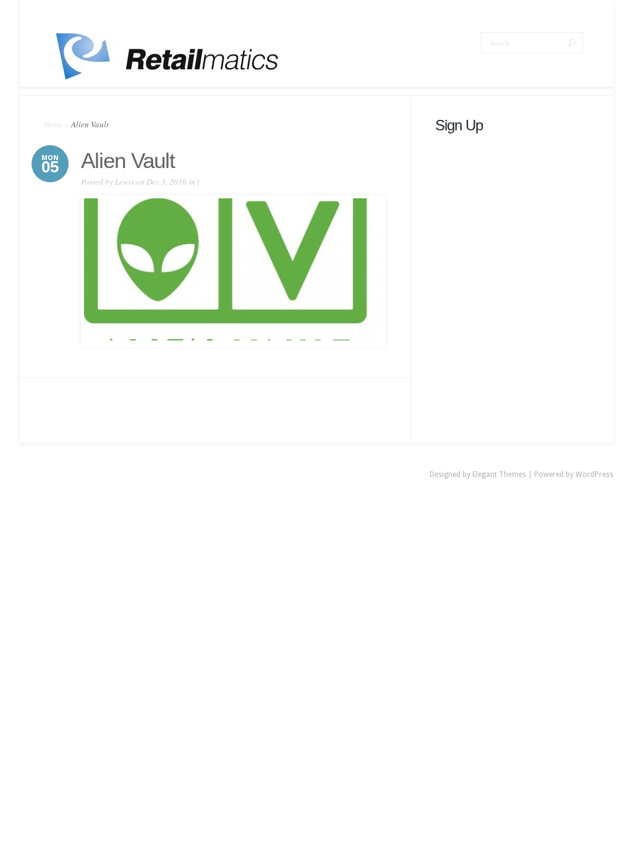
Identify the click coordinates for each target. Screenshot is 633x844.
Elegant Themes (499, 474)
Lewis (124, 181)
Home (53, 124)
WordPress (594, 474)
